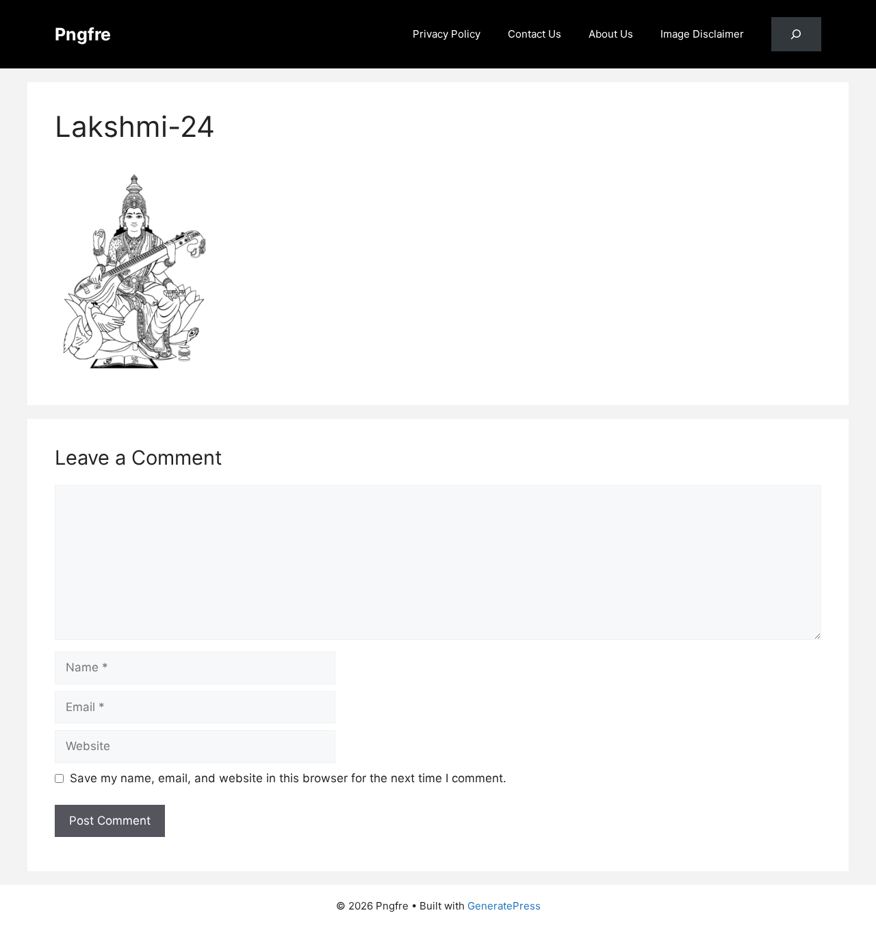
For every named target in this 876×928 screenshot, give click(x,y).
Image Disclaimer (702, 33)
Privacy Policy (446, 33)
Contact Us (534, 33)
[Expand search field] (796, 34)
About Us (611, 33)
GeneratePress (504, 905)
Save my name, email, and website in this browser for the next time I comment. (288, 778)
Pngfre (83, 34)
